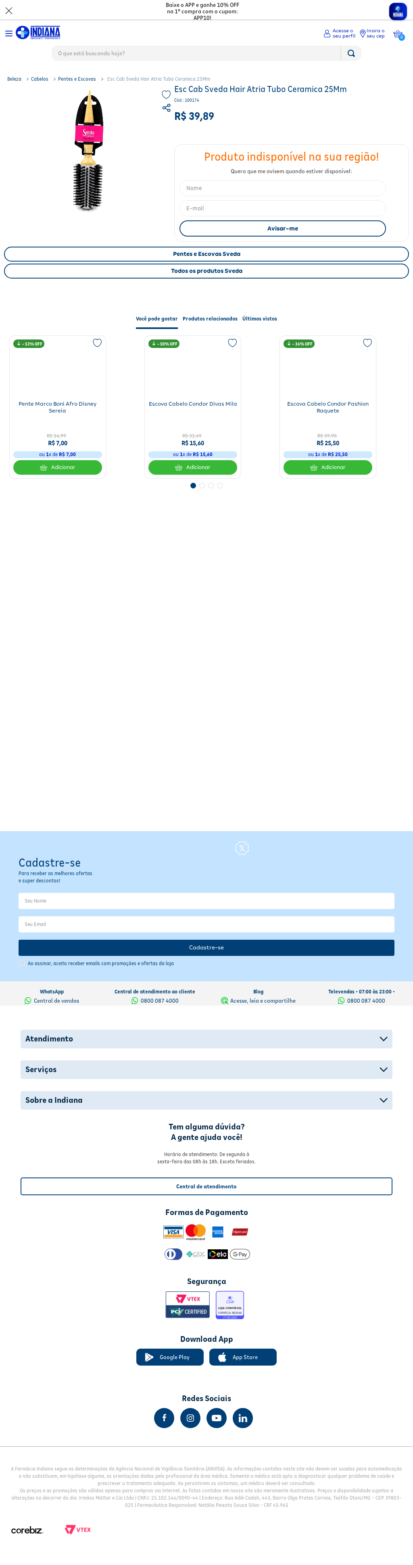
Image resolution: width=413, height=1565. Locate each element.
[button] (167, 109)
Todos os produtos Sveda (206, 271)
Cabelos (39, 79)
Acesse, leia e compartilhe (263, 1000)
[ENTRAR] (339, 33)
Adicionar (63, 467)
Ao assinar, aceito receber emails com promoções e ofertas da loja (101, 963)
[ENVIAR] (282, 228)
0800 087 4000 (160, 1000)
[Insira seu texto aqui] (164, 1418)
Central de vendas (56, 1000)
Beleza (14, 79)
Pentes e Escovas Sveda (206, 254)
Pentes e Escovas (77, 79)
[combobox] (206, 55)
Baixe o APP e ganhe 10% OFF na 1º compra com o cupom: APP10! (202, 11)
